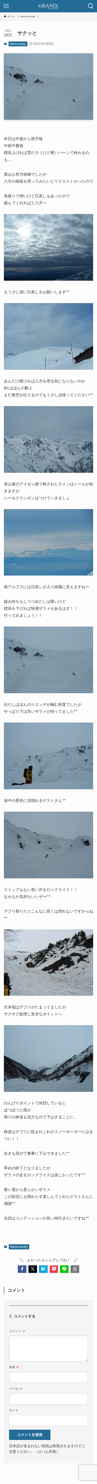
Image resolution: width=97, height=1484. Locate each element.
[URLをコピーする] (75, 1269)
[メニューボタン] (6, 6)
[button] (22, 1269)
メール (15, 1389)
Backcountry (18, 43)
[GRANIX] (48, 6)
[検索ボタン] (91, 6)
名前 (14, 1367)
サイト (13, 1410)
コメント (17, 1331)
